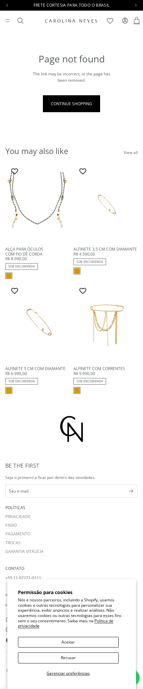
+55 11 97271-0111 (23, 578)
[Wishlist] (111, 19)
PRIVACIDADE (18, 516)
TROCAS (13, 543)
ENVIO (11, 525)
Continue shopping (71, 104)
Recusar (68, 657)
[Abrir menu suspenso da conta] (125, 20)
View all (131, 152)
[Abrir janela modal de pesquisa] (20, 20)
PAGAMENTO (17, 534)
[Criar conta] (131, 491)
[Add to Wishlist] (15, 171)
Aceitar (68, 642)
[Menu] (7, 20)
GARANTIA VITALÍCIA (24, 551)
